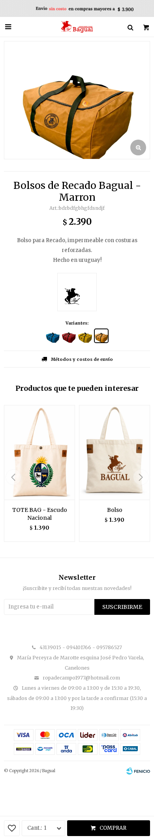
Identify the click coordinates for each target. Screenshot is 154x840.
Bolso (114, 509)
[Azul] (53, 336)
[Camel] (69, 336)
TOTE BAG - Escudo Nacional (39, 513)
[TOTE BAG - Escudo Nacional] (39, 452)
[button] (140, 477)
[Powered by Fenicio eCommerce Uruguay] (138, 771)
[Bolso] (114, 452)
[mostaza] (85, 336)
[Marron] (101, 336)
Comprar (113, 828)
